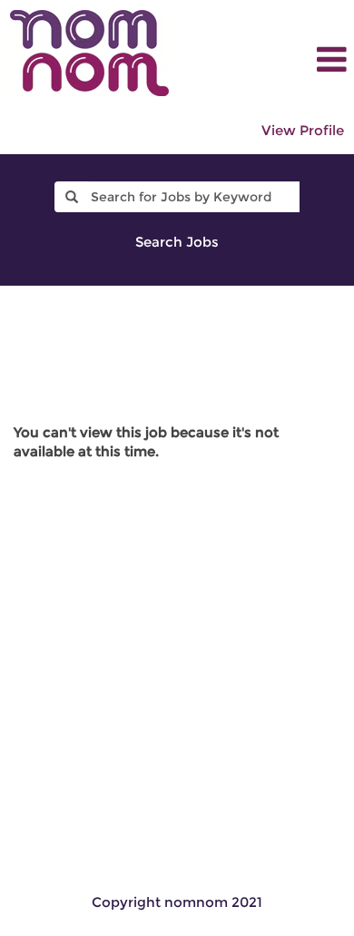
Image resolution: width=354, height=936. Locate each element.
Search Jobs (177, 241)
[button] (307, 59)
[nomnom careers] (89, 53)
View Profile (302, 130)
